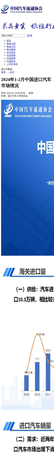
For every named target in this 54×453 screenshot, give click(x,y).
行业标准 (11, 58)
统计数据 (11, 49)
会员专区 (11, 52)
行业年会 (11, 61)
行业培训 (11, 55)
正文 (12, 72)
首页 (9, 41)
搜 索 (29, 35)
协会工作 (11, 46)
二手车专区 (12, 64)
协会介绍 (11, 43)
